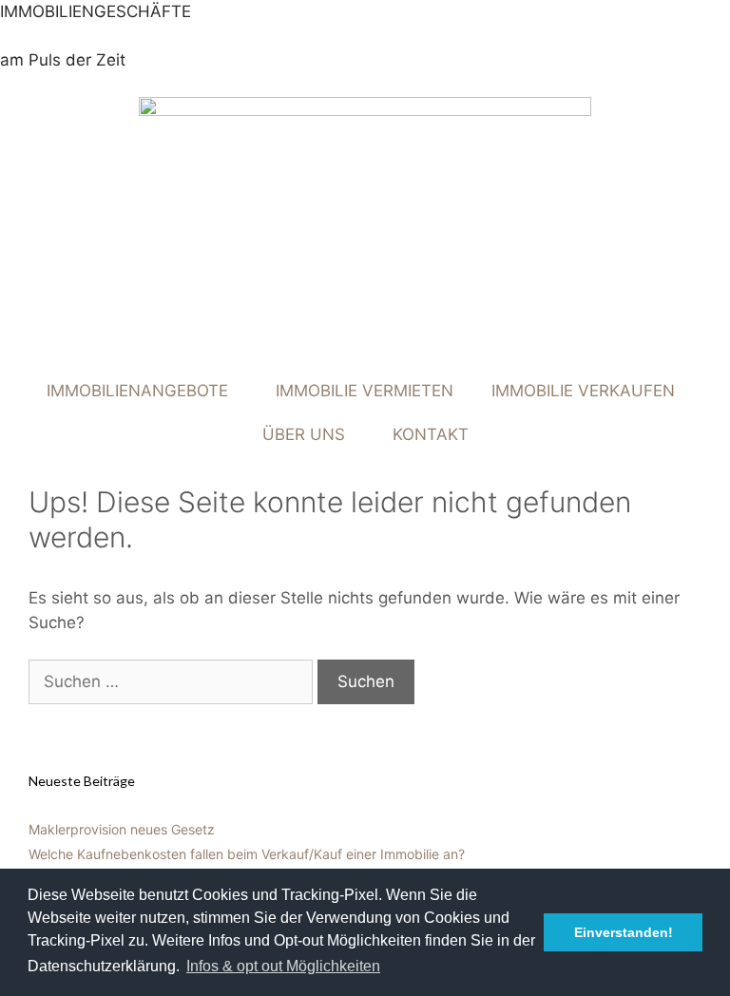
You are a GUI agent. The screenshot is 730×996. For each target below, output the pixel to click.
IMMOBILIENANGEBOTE (137, 390)
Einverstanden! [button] (623, 932)
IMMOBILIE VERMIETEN (364, 390)
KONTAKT (431, 434)
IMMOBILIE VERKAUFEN (583, 390)
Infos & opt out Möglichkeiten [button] (283, 966)
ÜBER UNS (303, 434)
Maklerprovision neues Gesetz (122, 829)
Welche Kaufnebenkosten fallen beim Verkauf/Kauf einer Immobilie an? (247, 854)
